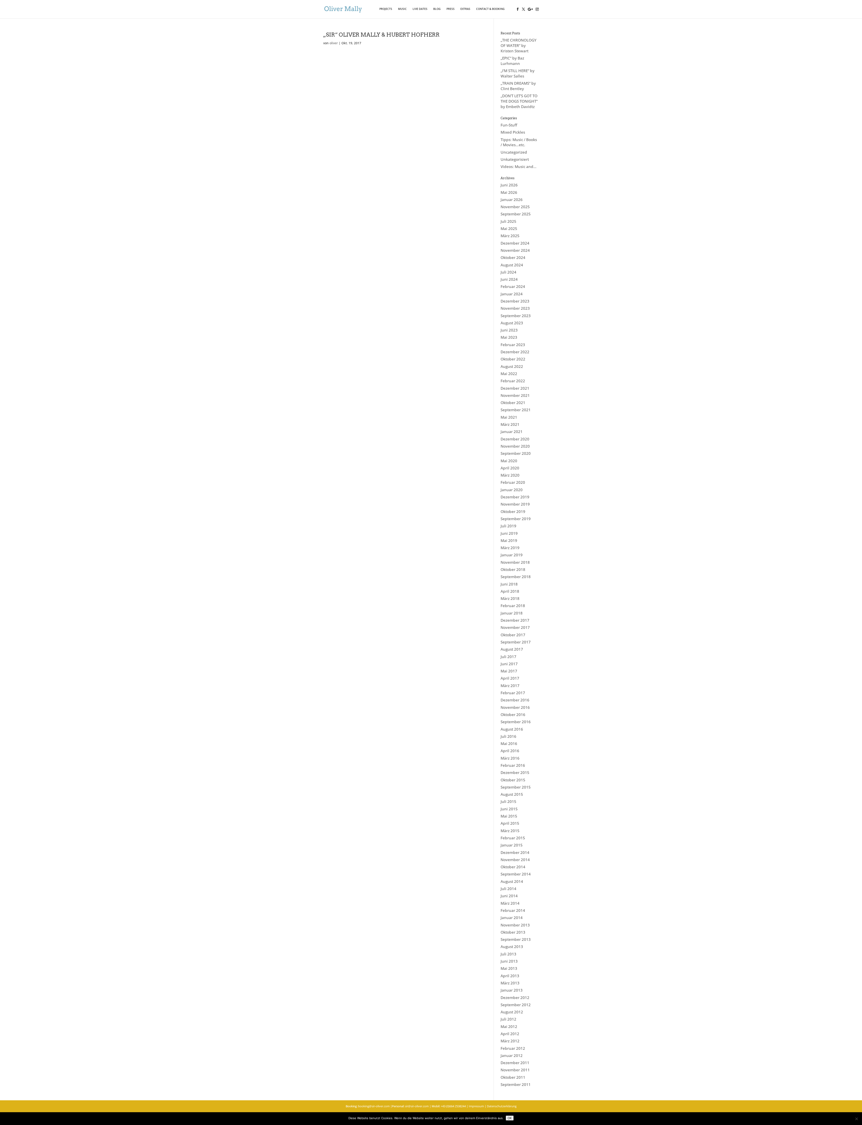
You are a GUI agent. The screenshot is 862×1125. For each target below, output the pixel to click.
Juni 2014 (509, 895)
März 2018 (510, 598)
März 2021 (510, 424)
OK (510, 1118)
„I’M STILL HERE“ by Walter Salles (517, 73)
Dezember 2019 (515, 497)
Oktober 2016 (513, 714)
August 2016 (512, 729)
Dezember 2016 (515, 700)
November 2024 (515, 250)
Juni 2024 (509, 279)
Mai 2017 (509, 671)
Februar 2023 (513, 344)
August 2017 (512, 649)
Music (402, 9)
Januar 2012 (512, 1055)
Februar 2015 (513, 837)
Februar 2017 (513, 692)
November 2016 (515, 707)
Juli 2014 (508, 888)
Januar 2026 (512, 199)
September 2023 (516, 315)
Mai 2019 (509, 540)
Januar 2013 (512, 990)
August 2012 (512, 1011)
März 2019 (510, 547)
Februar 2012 (513, 1048)
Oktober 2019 (513, 511)
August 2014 (512, 881)
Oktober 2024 (513, 257)
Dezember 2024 (515, 243)
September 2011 (516, 1084)
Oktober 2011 (513, 1077)
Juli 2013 (508, 954)
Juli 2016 (508, 736)
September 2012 (516, 1004)
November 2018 (515, 562)
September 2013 (516, 939)
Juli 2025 (508, 221)
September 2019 (516, 518)
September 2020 (516, 453)
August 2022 (512, 366)
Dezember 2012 (515, 997)
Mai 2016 (509, 743)
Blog (437, 9)
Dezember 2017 (515, 620)
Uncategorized (514, 152)
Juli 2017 (508, 656)
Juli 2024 (508, 272)
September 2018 (516, 576)
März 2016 (510, 758)
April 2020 (510, 468)
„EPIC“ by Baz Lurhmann (512, 60)
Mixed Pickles (513, 132)
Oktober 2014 (513, 866)
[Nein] (856, 1118)
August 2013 (512, 946)
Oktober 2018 (513, 569)
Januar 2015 (512, 845)
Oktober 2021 (513, 402)
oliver (334, 43)
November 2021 (515, 395)
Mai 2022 (509, 373)
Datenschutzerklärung (502, 1106)
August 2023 (512, 322)
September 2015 (516, 787)
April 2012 (510, 1033)
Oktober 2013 (513, 932)
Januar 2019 (512, 554)
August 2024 (512, 264)
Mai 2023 (509, 337)
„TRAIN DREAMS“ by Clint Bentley (518, 86)
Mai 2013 (509, 968)
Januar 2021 (512, 431)
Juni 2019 (509, 533)
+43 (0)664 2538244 (453, 1106)
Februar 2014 (513, 910)
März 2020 (510, 475)
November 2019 (515, 504)
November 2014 (515, 859)
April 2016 (510, 750)
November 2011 (515, 1069)
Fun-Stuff (509, 125)
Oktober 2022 (513, 359)
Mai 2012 (509, 1026)
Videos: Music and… (519, 166)
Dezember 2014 (515, 852)
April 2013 (510, 975)
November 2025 (515, 206)
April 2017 (510, 678)
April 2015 (510, 823)
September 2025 (516, 214)
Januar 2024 (512, 293)
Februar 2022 (513, 380)
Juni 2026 (509, 185)
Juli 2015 (508, 801)
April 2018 (510, 591)
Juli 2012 (508, 1019)
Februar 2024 (513, 286)
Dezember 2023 (515, 301)
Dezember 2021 (515, 388)
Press (450, 9)
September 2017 (516, 642)
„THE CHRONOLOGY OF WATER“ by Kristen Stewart (519, 45)
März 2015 (510, 830)
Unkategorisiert (515, 159)
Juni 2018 (509, 584)
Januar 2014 (512, 917)
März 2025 (510, 235)
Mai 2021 (509, 417)
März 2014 (510, 903)
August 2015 (512, 794)
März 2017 (510, 685)
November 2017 (515, 627)
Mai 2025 (509, 228)
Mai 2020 (509, 460)
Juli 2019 (508, 525)
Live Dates (420, 9)
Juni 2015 (509, 808)
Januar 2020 (512, 489)
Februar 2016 (513, 765)
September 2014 (516, 874)
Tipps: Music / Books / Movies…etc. (519, 142)
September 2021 (516, 409)
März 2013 (510, 983)
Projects (385, 9)
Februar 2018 (513, 605)
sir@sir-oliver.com (417, 1106)
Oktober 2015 (513, 779)
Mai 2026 (509, 192)
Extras (465, 9)
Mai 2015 (509, 816)
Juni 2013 (509, 961)
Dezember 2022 (515, 351)
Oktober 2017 (513, 634)
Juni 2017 (509, 663)
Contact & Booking (490, 9)
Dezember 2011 (515, 1062)
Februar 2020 (513, 482)
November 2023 (515, 308)
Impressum (476, 1106)
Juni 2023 (509, 330)
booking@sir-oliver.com (374, 1106)
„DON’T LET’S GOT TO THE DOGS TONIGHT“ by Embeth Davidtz (519, 101)
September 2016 (516, 721)
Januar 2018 (512, 613)
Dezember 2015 (515, 772)
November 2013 (515, 925)
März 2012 (510, 1040)
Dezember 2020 (515, 439)
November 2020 (515, 446)
